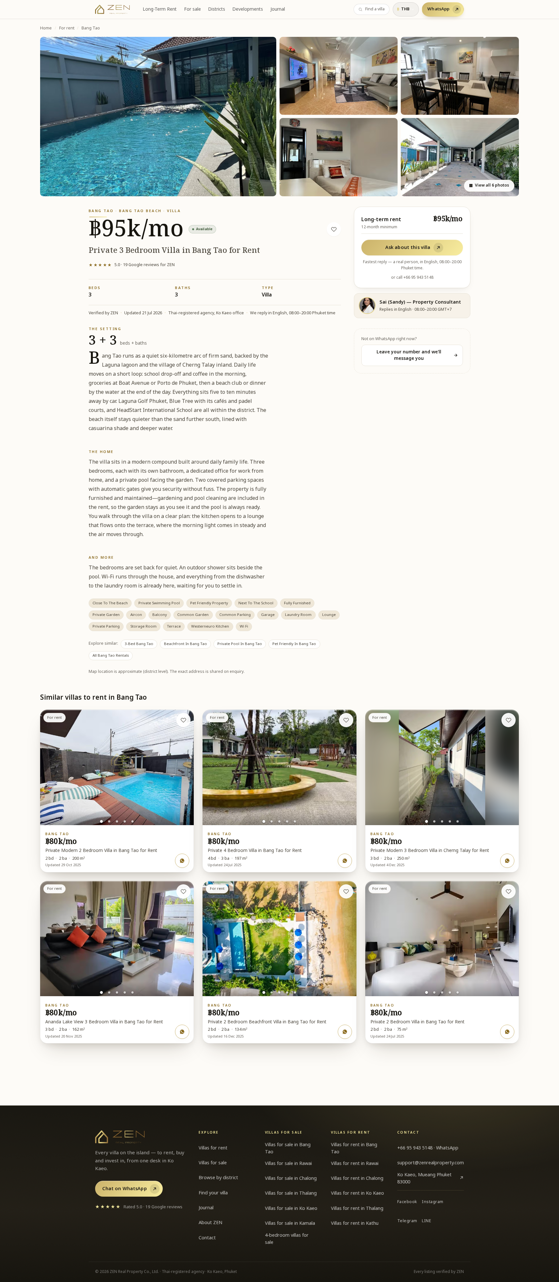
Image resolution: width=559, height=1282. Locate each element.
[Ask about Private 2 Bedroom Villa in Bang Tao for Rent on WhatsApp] (507, 1032)
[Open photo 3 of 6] (460, 76)
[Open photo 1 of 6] (158, 116)
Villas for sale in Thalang (291, 1193)
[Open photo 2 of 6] (339, 76)
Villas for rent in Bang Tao (354, 1148)
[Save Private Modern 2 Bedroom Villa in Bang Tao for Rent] (183, 720)
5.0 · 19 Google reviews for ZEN (132, 265)
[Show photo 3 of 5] (117, 821)
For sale (192, 9)
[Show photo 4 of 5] (125, 821)
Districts (216, 9)
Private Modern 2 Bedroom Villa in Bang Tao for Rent (101, 850)
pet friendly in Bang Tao (294, 644)
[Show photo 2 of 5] (109, 821)
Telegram (407, 1221)
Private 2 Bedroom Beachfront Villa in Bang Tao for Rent (267, 1022)
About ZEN (210, 1222)
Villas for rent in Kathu (354, 1223)
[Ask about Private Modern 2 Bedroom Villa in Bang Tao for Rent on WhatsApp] (182, 861)
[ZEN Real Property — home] (112, 9)
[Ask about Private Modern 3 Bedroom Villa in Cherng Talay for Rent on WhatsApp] (507, 861)
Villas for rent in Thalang (357, 1208)
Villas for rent (213, 1148)
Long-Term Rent (160, 9)
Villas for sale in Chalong (291, 1178)
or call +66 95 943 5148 (412, 277)
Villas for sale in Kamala (290, 1223)
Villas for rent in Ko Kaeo (357, 1193)
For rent (66, 28)
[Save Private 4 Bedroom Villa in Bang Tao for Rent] (346, 720)
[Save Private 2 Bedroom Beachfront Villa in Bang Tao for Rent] (346, 891)
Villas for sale (213, 1162)
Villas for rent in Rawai (354, 1163)
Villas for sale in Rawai (288, 1163)
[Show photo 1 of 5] (101, 821)
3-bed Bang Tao (139, 644)
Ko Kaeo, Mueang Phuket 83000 (430, 1178)
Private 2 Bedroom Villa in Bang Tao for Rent (417, 1022)
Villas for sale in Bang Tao (288, 1148)
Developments (247, 9)
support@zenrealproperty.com (430, 1162)
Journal (277, 9)
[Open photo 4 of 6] (339, 157)
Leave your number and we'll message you (417, 355)
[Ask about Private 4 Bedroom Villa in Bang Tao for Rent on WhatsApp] (345, 861)
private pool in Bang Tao (239, 644)
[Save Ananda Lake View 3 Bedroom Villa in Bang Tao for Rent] (183, 891)
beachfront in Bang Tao (185, 644)
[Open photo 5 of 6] (460, 157)
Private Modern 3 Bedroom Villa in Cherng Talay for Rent (429, 850)
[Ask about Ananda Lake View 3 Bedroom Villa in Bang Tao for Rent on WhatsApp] (182, 1032)
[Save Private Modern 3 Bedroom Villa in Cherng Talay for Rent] (508, 720)
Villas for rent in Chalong (357, 1178)
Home (46, 28)
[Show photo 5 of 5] (132, 821)
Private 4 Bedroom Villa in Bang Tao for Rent (255, 850)
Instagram (433, 1202)
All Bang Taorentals (111, 655)
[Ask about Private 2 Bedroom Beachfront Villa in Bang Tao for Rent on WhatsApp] (345, 1032)
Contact (207, 1237)
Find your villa (213, 1193)
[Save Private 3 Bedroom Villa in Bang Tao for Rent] (334, 229)
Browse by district (218, 1177)
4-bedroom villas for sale (287, 1239)
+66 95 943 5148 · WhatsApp (427, 1148)
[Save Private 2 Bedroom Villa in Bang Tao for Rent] (508, 891)
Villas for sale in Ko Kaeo (291, 1208)
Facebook (407, 1202)
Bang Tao (91, 28)
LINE (426, 1221)
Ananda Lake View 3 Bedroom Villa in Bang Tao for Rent (104, 1022)
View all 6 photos (489, 185)
